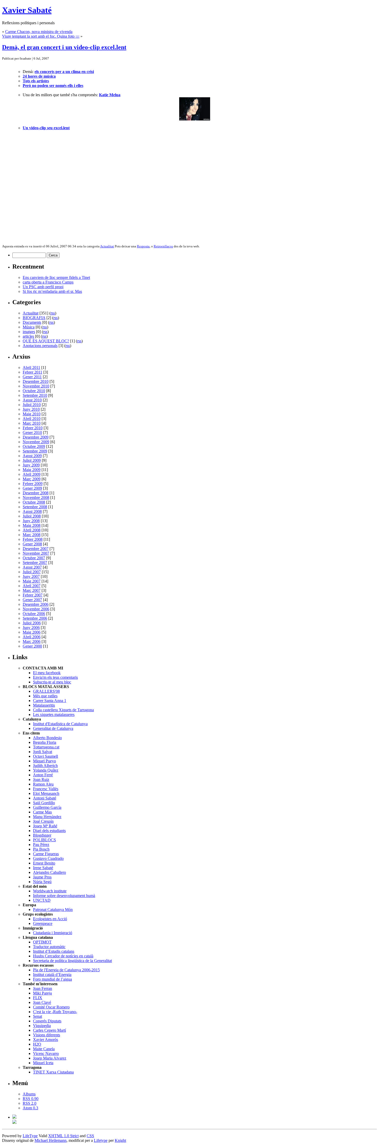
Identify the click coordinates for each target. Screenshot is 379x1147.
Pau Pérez (41, 844)
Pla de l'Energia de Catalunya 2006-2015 (66, 970)
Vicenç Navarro (46, 1053)
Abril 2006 (31, 637)
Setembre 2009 (35, 451)
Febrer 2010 (33, 428)
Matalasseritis (44, 705)
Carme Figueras (46, 854)
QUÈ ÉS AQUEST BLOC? (46, 341)
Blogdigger (42, 835)
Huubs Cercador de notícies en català (63, 956)
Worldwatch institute (50, 891)
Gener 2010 (32, 432)
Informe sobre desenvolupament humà (64, 895)
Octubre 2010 (34, 391)
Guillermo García (47, 807)
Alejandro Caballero (49, 872)
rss (53, 313)
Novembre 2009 (36, 442)
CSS (90, 1136)
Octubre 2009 (34, 446)
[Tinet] (14, 1122)
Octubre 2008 (34, 502)
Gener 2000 (32, 646)
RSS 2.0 (29, 1103)
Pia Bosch (41, 849)
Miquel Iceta (43, 1063)
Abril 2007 (31, 586)
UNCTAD (42, 900)
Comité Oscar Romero (51, 1007)
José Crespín (43, 821)
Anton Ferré (43, 775)
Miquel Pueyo (44, 761)
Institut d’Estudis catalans (53, 951)
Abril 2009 (31, 474)
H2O (37, 1044)
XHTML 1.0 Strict (63, 1136)
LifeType (30, 1136)
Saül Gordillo (44, 803)
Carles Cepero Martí (49, 1030)
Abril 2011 (31, 367)
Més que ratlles (45, 696)
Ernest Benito (44, 863)
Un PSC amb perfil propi (43, 287)
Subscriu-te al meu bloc (52, 682)
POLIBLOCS (44, 840)
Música (29, 327)
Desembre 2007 (35, 548)
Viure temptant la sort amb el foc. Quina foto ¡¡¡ (40, 36)
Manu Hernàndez (47, 816)
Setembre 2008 (35, 507)
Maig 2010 (31, 414)
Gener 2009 (32, 488)
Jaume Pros (42, 877)
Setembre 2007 (35, 562)
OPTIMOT (42, 942)
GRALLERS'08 (46, 691)
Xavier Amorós (45, 1039)
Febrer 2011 (32, 372)
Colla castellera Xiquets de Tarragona (63, 710)
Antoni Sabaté (44, 798)
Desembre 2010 (35, 381)
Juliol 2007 (32, 572)
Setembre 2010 (35, 395)
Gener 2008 (32, 544)
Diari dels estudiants (49, 830)
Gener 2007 (32, 599)
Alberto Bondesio (47, 738)
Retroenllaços (163, 246)
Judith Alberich (45, 765)
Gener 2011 (32, 377)
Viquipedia (42, 1025)
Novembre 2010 (36, 386)
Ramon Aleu (43, 784)
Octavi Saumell (45, 756)
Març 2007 (31, 590)
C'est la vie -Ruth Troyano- (55, 1011)
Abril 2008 (31, 530)
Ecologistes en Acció (50, 919)
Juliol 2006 (32, 623)
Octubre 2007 (34, 558)
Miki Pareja (42, 993)
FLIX (37, 998)
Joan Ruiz (41, 779)
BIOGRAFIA (34, 318)
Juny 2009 (31, 465)
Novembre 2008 (36, 497)
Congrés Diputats (47, 1021)
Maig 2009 (31, 469)
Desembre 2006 (35, 604)
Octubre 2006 (34, 613)
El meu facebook (47, 673)
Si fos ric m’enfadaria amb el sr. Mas (52, 291)
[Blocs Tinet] (14, 1117)
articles (28, 336)
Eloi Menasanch (46, 793)
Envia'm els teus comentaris (55, 677)
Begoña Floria (44, 742)
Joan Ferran (42, 988)
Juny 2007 (31, 576)
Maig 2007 (31, 581)
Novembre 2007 (36, 553)
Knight (120, 1140)
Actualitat (107, 246)
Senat (37, 1016)
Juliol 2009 (32, 460)
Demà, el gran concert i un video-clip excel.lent (64, 47)
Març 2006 (31, 641)
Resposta (143, 246)
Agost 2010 (32, 400)
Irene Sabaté (43, 868)
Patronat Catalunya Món (53, 909)
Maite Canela (44, 1049)
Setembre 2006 (35, 618)
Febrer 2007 (33, 595)
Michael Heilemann (51, 1140)
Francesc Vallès (45, 789)
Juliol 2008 (32, 516)
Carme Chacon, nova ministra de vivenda (38, 31)
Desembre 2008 (35, 493)
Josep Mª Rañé (45, 826)
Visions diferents (46, 1035)
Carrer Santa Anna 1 (49, 700)
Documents (32, 322)
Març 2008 (31, 534)
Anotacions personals (40, 345)
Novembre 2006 (36, 609)
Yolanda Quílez (45, 770)
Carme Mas (42, 812)
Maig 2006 (31, 632)
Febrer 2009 (33, 483)
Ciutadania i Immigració (52, 933)
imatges (29, 331)
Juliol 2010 (32, 404)
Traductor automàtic (49, 946)
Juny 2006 (31, 627)
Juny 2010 (31, 409)
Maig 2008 (31, 525)
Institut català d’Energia (52, 974)
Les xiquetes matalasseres (54, 714)
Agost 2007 (32, 567)
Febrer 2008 (33, 539)
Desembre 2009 (35, 437)
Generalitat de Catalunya (53, 728)
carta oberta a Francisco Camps (48, 282)
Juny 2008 (31, 521)
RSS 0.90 (30, 1098)
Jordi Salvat (42, 751)
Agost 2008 (32, 511)
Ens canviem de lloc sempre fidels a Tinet (56, 277)
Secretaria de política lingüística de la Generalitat (72, 960)
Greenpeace (42, 923)
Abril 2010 (31, 418)
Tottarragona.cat (46, 747)
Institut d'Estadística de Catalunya (60, 724)
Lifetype (101, 1140)
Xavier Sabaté (27, 10)
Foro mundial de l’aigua (52, 979)
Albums (29, 1094)
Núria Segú (42, 881)
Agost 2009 (32, 456)
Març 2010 (31, 423)
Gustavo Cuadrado (48, 858)
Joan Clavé (42, 1002)
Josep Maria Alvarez (49, 1058)
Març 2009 (31, 479)
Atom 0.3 (30, 1108)
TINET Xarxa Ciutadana (53, 1072)
